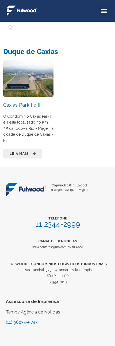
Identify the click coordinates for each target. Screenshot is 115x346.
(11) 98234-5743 (22, 322)
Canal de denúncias (57, 241)
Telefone (57, 218)
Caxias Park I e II (21, 105)
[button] (103, 10)
